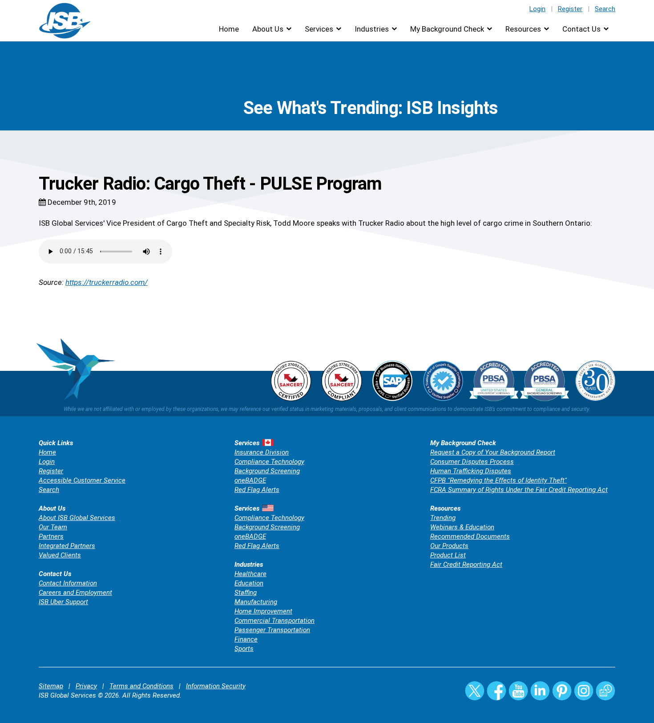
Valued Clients (60, 555)
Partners (51, 536)
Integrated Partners (67, 546)
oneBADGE (250, 480)
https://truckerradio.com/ (106, 282)
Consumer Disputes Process (472, 462)
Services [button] (319, 28)
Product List (448, 555)
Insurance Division (261, 452)
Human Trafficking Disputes (470, 471)
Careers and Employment (75, 593)
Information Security (216, 686)
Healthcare (250, 574)
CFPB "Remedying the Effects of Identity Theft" (498, 480)
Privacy (86, 686)
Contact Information (68, 583)
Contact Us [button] (581, 28)
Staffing (245, 593)
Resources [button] (523, 28)
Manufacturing (255, 602)
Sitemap (51, 686)
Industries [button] (372, 28)
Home (229, 28)
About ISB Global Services (77, 518)
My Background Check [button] (447, 28)
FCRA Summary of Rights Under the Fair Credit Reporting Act (519, 490)
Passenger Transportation (272, 630)
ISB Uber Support (63, 602)
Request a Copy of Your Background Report (492, 452)
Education (248, 583)
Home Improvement (263, 611)
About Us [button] (267, 28)
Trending (443, 518)
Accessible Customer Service (82, 480)
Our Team (53, 527)
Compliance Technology (269, 462)
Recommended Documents (470, 536)
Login (537, 9)
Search (605, 9)
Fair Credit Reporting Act (466, 565)
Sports (244, 649)
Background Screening (267, 471)
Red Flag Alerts (256, 490)
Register (570, 9)
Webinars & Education (462, 527)
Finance (246, 639)
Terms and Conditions (141, 686)
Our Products (449, 546)
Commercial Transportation (274, 621)
